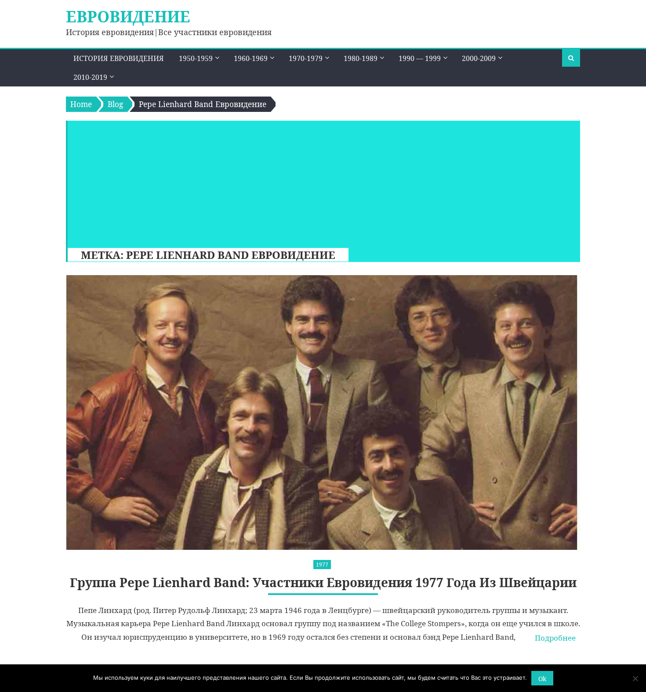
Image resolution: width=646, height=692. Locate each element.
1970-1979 (306, 58)
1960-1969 (251, 58)
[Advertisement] (319, 182)
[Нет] (635, 678)
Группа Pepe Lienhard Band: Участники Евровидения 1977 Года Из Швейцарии (323, 582)
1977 (322, 564)
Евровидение (128, 16)
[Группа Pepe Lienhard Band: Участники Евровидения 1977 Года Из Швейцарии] (323, 412)
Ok (542, 678)
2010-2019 (90, 77)
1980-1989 (360, 58)
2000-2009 (479, 58)
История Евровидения (118, 58)
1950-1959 (196, 58)
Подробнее (555, 638)
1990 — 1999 (420, 58)
